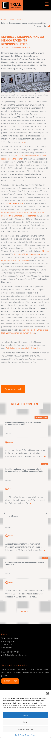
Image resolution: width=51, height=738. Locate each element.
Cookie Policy (19, 735)
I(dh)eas (45, 251)
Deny (25, 722)
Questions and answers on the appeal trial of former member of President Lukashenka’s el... (24, 470)
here (23, 142)
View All (25, 611)
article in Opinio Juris (31, 348)
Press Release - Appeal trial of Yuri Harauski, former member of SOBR (23, 423)
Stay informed (13, 389)
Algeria (10, 582)
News (19, 20)
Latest (11, 20)
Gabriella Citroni (13, 348)
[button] (47, 693)
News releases (41, 417)
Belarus (10, 442)
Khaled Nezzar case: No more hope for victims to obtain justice (24, 563)
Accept (25, 715)
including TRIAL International (27, 254)
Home (3, 20)
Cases (45, 464)
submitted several (15, 260)
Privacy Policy (30, 735)
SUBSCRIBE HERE (10, 681)
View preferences (25, 729)
